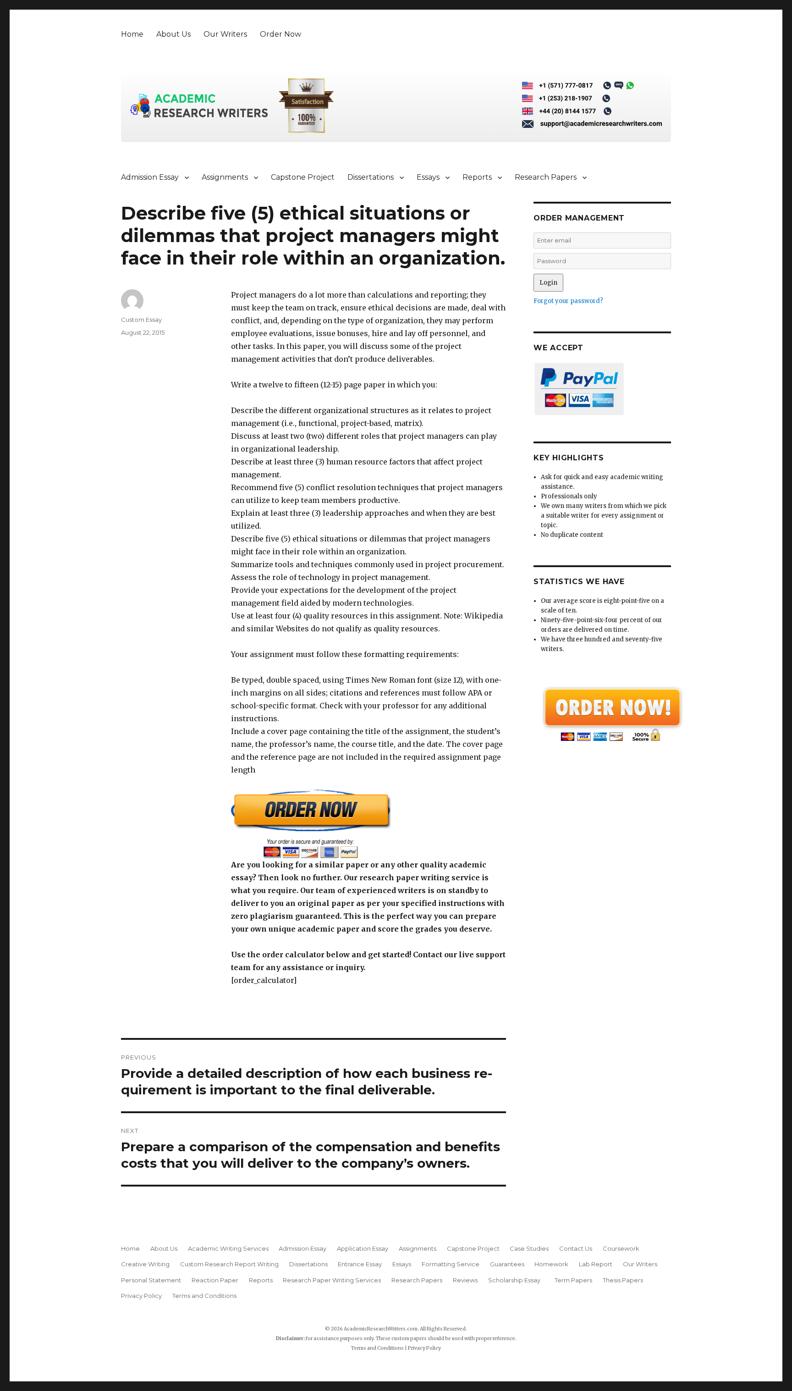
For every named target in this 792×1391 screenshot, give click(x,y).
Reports (477, 177)
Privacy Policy (141, 1295)
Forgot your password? (568, 301)
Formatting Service (450, 1264)
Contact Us (575, 1248)
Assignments (225, 177)
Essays (428, 177)
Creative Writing (145, 1264)
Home (132, 34)
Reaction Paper (215, 1280)
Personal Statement (151, 1280)
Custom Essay (141, 319)
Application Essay (362, 1248)
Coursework (621, 1248)
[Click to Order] (368, 823)
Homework (551, 1264)
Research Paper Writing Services (332, 1280)
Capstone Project (303, 177)
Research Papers (546, 177)
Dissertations (370, 177)
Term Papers (573, 1280)
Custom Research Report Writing (229, 1264)
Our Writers (225, 34)
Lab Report (595, 1264)
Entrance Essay (360, 1264)
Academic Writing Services (228, 1248)
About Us (173, 34)
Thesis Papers (623, 1280)
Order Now (280, 34)
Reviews (465, 1280)
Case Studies (529, 1248)
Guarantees (507, 1264)
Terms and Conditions (204, 1295)
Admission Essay (150, 177)
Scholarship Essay (516, 1280)
